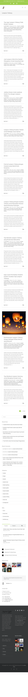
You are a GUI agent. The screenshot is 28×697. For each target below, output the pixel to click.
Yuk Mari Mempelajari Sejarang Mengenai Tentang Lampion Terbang (14, 541)
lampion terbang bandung (16, 29)
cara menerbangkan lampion (14, 27)
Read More (5, 50)
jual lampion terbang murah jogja (18, 243)
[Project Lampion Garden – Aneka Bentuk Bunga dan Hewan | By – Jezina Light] (4, 565)
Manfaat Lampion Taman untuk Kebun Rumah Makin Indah (14, 529)
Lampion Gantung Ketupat (17, 448)
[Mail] (23, 610)
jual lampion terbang (11, 101)
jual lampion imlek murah (11, 282)
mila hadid (7, 26)
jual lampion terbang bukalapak (12, 345)
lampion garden (6, 487)
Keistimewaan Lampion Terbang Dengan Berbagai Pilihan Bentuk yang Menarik (13, 339)
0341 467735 (7, 596)
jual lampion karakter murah (12, 100)
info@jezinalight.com (9, 599)
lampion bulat (5, 482)
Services (4, 651)
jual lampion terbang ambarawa (14, 242)
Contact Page (9, 459)
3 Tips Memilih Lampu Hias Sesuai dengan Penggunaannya (14, 440)
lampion (19, 62)
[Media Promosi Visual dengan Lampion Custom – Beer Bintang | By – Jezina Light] (14, 565)
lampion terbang (9, 29)
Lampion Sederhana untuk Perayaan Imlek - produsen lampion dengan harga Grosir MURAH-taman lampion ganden (13, 464)
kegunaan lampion (10, 28)
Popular (6, 525)
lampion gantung (17, 28)
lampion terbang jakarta (8, 30)
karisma (6, 62)
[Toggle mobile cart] (22, 7)
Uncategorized (5, 502)
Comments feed (6, 516)
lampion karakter (6, 490)
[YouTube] (21, 610)
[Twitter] (17, 610)
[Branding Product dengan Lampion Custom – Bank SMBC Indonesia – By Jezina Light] (4, 569)
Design (4, 476)
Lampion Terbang (12, 64)
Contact (4, 654)
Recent (14, 525)
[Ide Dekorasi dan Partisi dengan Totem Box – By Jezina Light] (9, 569)
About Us (4, 645)
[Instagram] (19, 610)
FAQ (3, 648)
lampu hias (5, 499)
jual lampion (20, 64)
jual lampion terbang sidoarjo (15, 346)
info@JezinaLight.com (20, 1)
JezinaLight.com (7, 601)
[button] (14, 549)
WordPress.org (5, 519)
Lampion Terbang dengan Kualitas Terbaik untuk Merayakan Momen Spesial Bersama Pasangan (14, 203)
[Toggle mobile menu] (25, 7)
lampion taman (6, 64)
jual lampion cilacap (12, 344)
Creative (4, 473)
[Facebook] (15, 610)
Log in (4, 510)
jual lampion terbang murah (11, 135)
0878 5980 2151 (8, 598)
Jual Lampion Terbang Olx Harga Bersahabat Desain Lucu (13, 534)
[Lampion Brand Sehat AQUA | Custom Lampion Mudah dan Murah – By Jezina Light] (19, 565)
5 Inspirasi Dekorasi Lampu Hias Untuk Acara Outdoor (12, 424)
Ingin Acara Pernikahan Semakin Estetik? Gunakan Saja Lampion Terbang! (13, 276)
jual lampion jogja (17, 208)
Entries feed (5, 513)
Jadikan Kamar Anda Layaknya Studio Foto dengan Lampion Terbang (13, 94)
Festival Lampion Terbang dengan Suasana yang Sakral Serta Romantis (13, 166)
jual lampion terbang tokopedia (9, 245)
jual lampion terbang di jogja (14, 170)
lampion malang (12, 65)
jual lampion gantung (13, 98)
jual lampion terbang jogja (14, 209)
